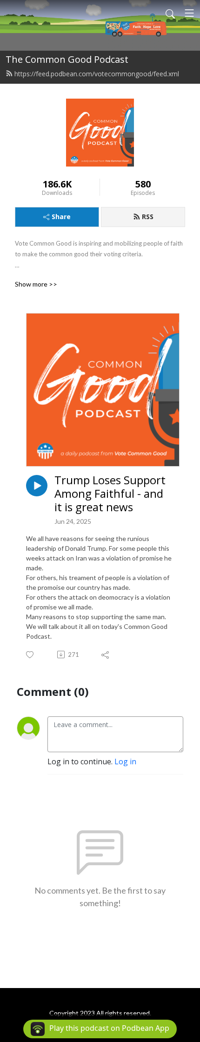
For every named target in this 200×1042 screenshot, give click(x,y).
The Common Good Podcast (67, 59)
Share (61, 216)
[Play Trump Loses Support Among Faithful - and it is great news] (36, 485)
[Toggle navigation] (189, 13)
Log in (125, 761)
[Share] (105, 654)
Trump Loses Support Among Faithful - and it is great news (110, 494)
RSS (147, 216)
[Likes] (30, 655)
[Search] (170, 13)
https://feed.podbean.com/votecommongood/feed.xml (96, 73)
